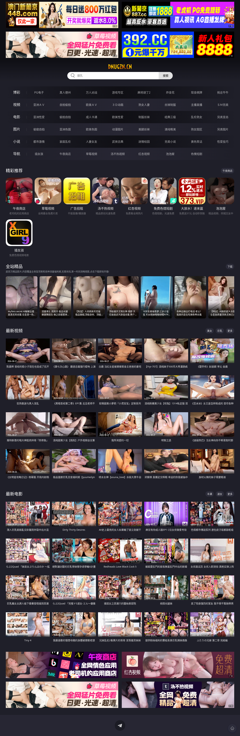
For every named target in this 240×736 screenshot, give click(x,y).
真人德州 (65, 92)
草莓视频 (91, 154)
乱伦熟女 (196, 117)
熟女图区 (196, 129)
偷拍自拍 (65, 117)
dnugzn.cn (120, 66)
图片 (16, 129)
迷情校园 (144, 142)
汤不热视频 (118, 154)
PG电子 (39, 92)
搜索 (165, 76)
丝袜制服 (170, 105)
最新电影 (14, 494)
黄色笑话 (196, 142)
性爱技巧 (222, 142)
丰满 (209, 494)
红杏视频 (144, 154)
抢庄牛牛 (222, 92)
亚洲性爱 (39, 117)
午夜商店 (65, 154)
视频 (16, 104)
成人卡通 (91, 117)
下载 (230, 266)
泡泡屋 (170, 154)
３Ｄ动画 (117, 105)
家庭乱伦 (65, 142)
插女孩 (39, 154)
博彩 (16, 92)
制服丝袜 (144, 117)
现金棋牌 (196, 92)
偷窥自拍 (39, 129)
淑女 (219, 494)
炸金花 (170, 92)
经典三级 (170, 117)
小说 (16, 141)
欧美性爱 (117, 117)
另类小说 (170, 142)
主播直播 (196, 105)
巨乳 (219, 330)
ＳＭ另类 (222, 105)
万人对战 (91, 92)
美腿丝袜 (144, 129)
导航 (16, 153)
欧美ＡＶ (91, 105)
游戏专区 (117, 92)
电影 (16, 117)
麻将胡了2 (144, 92)
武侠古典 (117, 142)
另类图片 (222, 129)
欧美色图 (91, 129)
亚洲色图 (65, 129)
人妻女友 (91, 142)
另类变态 (222, 117)
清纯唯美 (170, 129)
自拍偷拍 (65, 105)
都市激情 (39, 142)
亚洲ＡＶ (39, 105)
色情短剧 (196, 154)
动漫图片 (117, 129)
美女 (209, 330)
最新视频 (14, 330)
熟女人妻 (144, 105)
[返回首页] (232, 728)
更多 (230, 330)
